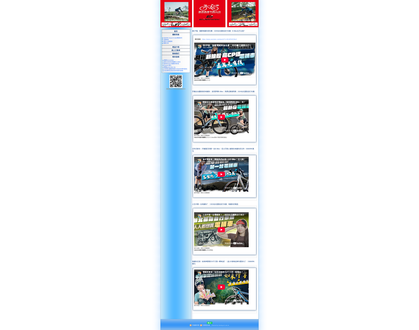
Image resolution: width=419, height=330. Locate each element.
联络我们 (175, 53)
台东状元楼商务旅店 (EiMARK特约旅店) (175, 69)
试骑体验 (166, 39)
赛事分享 (166, 43)
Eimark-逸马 (167, 65)
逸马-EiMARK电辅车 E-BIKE (172, 62)
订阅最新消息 (196, 325)
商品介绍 (175, 47)
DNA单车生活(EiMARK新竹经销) (173, 70)
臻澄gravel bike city (169, 67)
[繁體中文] (167, 25)
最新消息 (175, 34)
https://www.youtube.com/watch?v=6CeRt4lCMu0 (219, 39)
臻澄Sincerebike (169, 60)
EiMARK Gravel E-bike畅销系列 (172, 38)
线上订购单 (176, 50)
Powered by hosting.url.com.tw (220, 325)
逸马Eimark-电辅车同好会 (171, 63)
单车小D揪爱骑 (167, 41)
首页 (176, 31)
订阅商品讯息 (206, 325)
